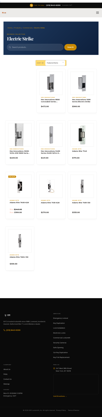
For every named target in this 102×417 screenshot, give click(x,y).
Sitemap (6, 384)
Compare (49, 83)
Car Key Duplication (60, 352)
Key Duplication (59, 323)
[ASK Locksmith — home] (9, 315)
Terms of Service (73, 410)
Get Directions (59, 396)
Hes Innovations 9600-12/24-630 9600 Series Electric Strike (19, 152)
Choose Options (82, 87)
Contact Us (7, 379)
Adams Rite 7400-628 (19, 202)
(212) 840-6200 (13, 330)
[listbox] (55, 63)
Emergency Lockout (60, 318)
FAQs (5, 374)
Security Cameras (59, 343)
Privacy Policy (61, 410)
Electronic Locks (59, 333)
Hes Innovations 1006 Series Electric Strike (81, 100)
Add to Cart (51, 87)
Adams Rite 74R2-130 (19, 257)
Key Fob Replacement (61, 357)
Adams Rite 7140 (79, 151)
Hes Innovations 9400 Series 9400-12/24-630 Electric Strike (51, 152)
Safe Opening (58, 347)
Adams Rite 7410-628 (50, 203)
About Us (6, 369)
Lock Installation (59, 328)
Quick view (51, 79)
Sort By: (40, 63)
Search (70, 47)
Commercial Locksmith (61, 338)
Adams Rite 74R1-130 (81, 203)
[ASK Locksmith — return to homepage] (4, 12)
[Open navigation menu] (97, 12)
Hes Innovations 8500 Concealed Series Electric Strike (50, 101)
